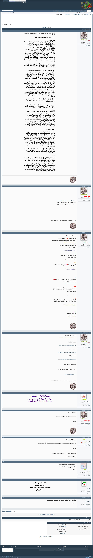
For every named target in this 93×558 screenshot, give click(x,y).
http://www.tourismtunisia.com (70, 374)
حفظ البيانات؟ (23, 2)
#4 (3, 332)
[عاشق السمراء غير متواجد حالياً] (83, 396)
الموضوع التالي (42, 514)
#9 (3, 480)
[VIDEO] (64, 529)
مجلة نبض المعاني (59, 548)
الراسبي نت (65, 11)
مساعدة (5, 1)
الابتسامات (64, 526)
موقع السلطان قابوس (58, 550)
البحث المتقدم (11, 12)
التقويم (84, 12)
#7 (3, 437)
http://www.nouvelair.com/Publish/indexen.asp (67, 337)
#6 (3, 410)
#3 (3, 232)
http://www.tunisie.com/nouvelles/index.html (67, 345)
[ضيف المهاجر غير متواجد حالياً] (84, 35)
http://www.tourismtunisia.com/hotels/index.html (67, 352)
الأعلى (4, 511)
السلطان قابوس (81, 11)
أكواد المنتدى (63, 525)
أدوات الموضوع (87, 29)
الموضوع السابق (50, 514)
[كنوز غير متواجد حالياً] (84, 483)
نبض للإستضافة (57, 11)
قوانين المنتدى (63, 533)
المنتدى (89, 11)
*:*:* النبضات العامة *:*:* (77, 14)
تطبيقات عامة (79, 12)
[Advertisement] (46, 18)
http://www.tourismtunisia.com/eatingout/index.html (66, 359)
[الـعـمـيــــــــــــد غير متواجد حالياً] (83, 466)
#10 (3, 497)
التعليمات (89, 12)
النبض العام (67, 14)
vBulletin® (7, 556)
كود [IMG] (64, 528)
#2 (3, 186)
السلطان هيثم (73, 11)
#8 (3, 461)
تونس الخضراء (44, 27)
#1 (3, 30)
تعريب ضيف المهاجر (88, 557)
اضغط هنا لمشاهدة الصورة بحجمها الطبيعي (66, 200)
